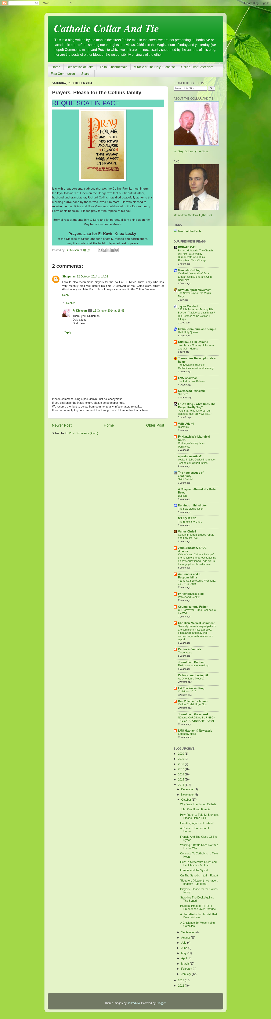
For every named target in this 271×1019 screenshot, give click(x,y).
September (188, 932)
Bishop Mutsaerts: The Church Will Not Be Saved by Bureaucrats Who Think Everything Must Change (195, 255)
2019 (181, 758)
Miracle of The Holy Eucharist (154, 67)
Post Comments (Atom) (83, 433)
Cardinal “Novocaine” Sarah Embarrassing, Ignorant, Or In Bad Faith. (195, 276)
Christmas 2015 (187, 691)
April (184, 958)
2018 (181, 764)
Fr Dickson (80, 310)
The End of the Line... (190, 521)
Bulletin (182, 495)
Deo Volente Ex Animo (192, 701)
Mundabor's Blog (189, 270)
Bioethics (183, 427)
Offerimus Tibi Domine (193, 342)
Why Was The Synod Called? (198, 804)
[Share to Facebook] (112, 250)
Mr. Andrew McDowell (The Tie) (193, 215)
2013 (181, 980)
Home (56, 67)
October (186, 799)
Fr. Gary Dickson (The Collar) (191, 151)
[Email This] (100, 250)
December (188, 789)
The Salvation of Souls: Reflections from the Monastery (196, 366)
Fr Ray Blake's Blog (191, 593)
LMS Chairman (188, 378)
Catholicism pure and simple (197, 329)
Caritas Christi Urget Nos (192, 704)
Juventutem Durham (191, 662)
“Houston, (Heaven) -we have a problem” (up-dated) (199, 882)
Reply (65, 295)
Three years (185, 652)
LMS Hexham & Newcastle (195, 730)
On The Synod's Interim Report (199, 875)
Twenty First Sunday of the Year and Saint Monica (196, 347)
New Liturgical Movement (194, 289)
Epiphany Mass (187, 733)
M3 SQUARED (187, 518)
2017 (181, 769)
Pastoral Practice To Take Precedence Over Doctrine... (199, 907)
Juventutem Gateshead (193, 714)
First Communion (63, 73)
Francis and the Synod (194, 870)
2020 (181, 753)
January (186, 974)
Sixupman (69, 276)
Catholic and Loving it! (193, 675)
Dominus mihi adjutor (192, 505)
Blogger (161, 1003)
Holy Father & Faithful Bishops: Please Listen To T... (199, 816)
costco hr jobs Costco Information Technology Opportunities (197, 461)
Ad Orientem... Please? (191, 678)
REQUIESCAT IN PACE (85, 103)
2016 (181, 774)
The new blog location (190, 508)
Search (86, 73)
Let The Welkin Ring (191, 688)
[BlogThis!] (104, 250)
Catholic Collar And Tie (106, 28)
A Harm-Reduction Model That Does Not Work (198, 916)
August (186, 937)
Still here (183, 394)
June (184, 948)
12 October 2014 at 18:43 (108, 310)
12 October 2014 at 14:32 (92, 276)
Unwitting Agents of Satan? (196, 823)
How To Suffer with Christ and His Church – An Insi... (198, 864)
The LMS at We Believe (191, 381)
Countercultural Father (192, 606)
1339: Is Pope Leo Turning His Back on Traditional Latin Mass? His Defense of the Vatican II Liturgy (196, 314)
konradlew (133, 1003)
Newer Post (62, 425)
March (185, 963)
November (188, 794)
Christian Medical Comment (196, 623)
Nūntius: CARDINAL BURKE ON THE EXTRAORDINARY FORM (196, 719)
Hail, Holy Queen (188, 332)
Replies (70, 303)
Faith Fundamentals (113, 67)
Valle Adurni (186, 423)
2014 (181, 784)
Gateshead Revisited (191, 391)
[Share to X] (108, 250)
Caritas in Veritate (189, 649)
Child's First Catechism (197, 67)
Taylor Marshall (188, 306)
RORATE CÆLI (187, 247)
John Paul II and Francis (195, 809)
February (187, 968)
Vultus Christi (187, 531)
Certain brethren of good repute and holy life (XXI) (196, 536)
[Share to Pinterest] (116, 250)
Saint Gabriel (185, 479)
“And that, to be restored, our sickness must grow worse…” (195, 412)
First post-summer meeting (193, 665)
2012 (181, 985)
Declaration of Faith (80, 67)
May (184, 953)
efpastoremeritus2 (190, 456)
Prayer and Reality (188, 597)
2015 (181, 779)
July (184, 942)
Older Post (155, 425)
